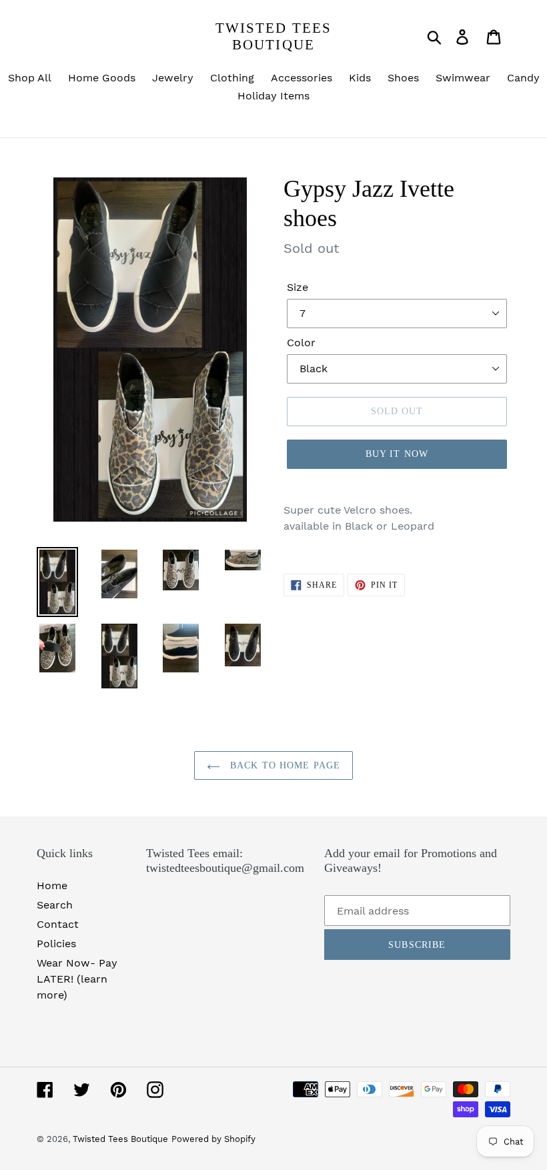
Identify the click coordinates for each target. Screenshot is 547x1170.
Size (297, 287)
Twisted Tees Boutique (273, 36)
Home (52, 885)
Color (301, 342)
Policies (56, 943)
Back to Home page (283, 765)
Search (55, 905)
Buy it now (397, 454)
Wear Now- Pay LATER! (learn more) (77, 979)
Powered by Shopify (213, 1139)
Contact (58, 924)
